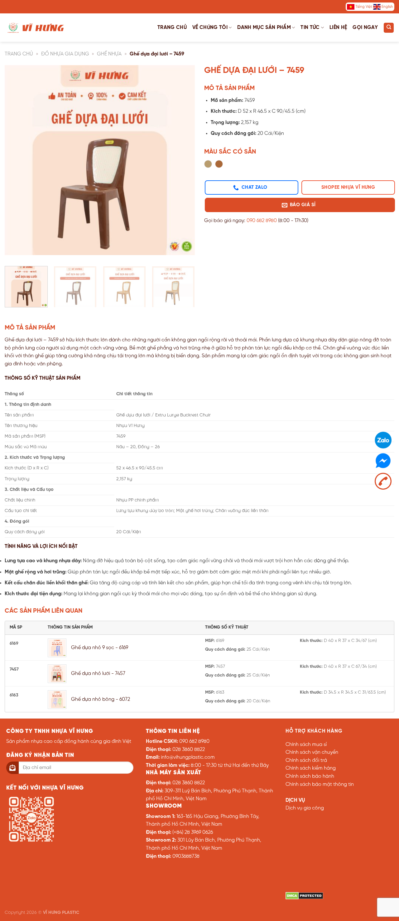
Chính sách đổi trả (306, 760)
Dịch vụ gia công (305, 808)
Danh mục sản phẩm (264, 27)
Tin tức (310, 27)
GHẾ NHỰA (109, 54)
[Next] (183, 163)
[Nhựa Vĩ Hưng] (36, 27)
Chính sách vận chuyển (312, 752)
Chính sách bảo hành (310, 776)
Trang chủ (172, 27)
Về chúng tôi (210, 27)
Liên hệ (338, 27)
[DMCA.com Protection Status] (304, 895)
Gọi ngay (365, 27)
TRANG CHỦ (19, 54)
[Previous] (16, 163)
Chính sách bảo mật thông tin (320, 784)
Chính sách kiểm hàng (311, 768)
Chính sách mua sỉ (306, 744)
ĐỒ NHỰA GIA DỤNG (65, 54)
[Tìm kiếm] (389, 28)
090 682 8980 (262, 220)
